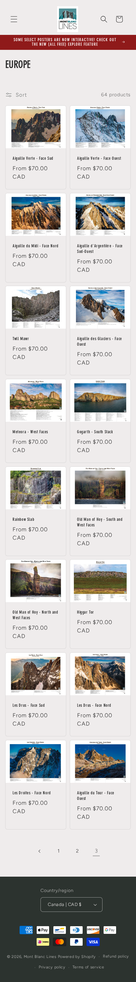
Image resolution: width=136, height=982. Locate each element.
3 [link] (96, 851)
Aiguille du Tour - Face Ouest (95, 796)
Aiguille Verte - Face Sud (33, 159)
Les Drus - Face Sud (29, 706)
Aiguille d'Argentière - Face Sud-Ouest (100, 249)
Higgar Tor (85, 613)
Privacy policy (52, 967)
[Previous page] (39, 851)
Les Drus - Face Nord (94, 706)
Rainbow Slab (23, 520)
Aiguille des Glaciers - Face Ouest (99, 342)
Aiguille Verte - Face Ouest (99, 159)
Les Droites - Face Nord (32, 793)
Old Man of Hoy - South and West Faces (100, 522)
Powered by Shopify (77, 956)
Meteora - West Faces (30, 432)
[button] (14, 19)
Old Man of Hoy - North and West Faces (35, 616)
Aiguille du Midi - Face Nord (36, 246)
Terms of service (88, 967)
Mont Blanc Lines (40, 956)
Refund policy (116, 956)
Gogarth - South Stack (95, 432)
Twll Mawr (21, 339)
